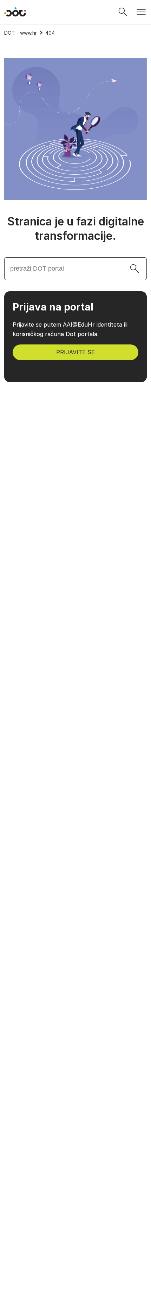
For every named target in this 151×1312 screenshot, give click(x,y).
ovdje (33, 1204)
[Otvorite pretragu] (122, 12)
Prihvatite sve (76, 1260)
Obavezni (29, 1220)
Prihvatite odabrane (75, 1279)
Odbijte (75, 1297)
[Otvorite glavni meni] (141, 12)
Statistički (30, 1236)
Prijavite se (75, 352)
